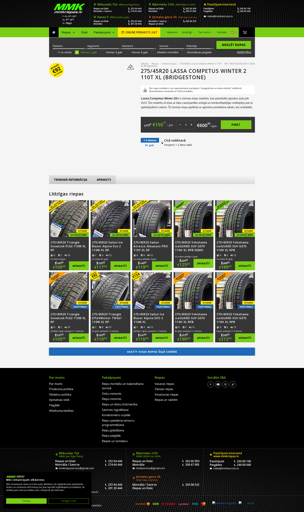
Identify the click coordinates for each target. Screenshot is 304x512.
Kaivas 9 (113, 17)
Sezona (163, 46)
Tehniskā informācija (70, 180)
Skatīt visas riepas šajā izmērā (152, 351)
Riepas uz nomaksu (115, 441)
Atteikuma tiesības (61, 411)
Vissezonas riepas (166, 394)
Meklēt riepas (234, 45)
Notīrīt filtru (244, 52)
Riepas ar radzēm (166, 400)
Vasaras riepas (164, 384)
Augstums (93, 46)
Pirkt (236, 125)
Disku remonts (111, 394)
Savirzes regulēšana (115, 410)
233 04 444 (136, 21)
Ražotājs (191, 46)
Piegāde (54, 405)
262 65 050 (190, 8)
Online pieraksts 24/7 (141, 32)
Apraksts (104, 180)
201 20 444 (136, 23)
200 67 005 (190, 11)
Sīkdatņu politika (60, 394)
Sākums (54, 32)
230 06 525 (190, 21)
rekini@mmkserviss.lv (219, 16)
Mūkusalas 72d (118, 4)
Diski (84, 32)
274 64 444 (136, 11)
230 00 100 (245, 8)
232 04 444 (136, 8)
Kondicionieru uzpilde (116, 415)
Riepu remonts (111, 399)
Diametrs (127, 46)
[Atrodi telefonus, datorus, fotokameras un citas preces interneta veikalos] (246, 503)
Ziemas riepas (169, 63)
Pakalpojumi (102, 32)
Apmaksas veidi (59, 400)
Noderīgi (187, 32)
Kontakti (222, 32)
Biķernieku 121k (173, 4)
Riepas (66, 32)
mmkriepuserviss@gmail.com (76, 468)
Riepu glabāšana (113, 430)
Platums (57, 46)
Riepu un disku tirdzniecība (119, 404)
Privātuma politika (61, 389)
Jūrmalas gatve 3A (174, 17)
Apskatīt (78, 266)
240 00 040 (245, 11)
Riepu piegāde (111, 436)
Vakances (172, 32)
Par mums (204, 32)
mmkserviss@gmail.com (150, 468)
